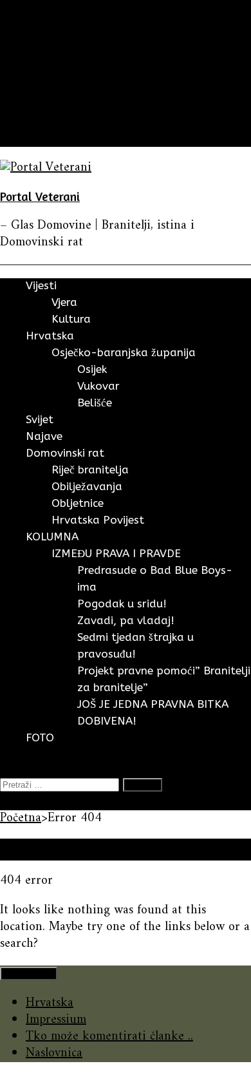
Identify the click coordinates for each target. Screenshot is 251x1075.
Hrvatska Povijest (97, 519)
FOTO (42, 138)
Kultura (71, 318)
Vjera (64, 302)
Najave (43, 88)
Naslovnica (54, 1053)
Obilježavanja (86, 486)
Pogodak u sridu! (122, 603)
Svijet (40, 71)
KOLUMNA (56, 121)
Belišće (94, 402)
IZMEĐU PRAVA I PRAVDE (116, 553)
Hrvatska (49, 54)
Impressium (56, 1020)
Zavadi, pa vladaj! (125, 620)
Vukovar (98, 385)
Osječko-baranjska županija (123, 352)
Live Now (25, 801)
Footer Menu (28, 973)
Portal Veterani (40, 196)
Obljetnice (77, 503)
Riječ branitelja (90, 469)
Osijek (92, 369)
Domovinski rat (67, 104)
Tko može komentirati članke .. (109, 1036)
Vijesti (42, 37)
